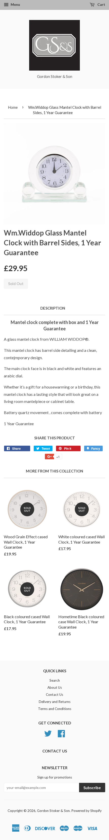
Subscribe (92, 787)
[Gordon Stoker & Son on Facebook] (61, 733)
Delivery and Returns (54, 702)
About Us (54, 687)
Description (52, 308)
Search (54, 680)
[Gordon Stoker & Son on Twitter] (48, 733)
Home (13, 107)
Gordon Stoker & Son (53, 811)
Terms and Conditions (54, 709)
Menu (15, 4)
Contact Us (54, 695)
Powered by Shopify (86, 811)
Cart (101, 4)
